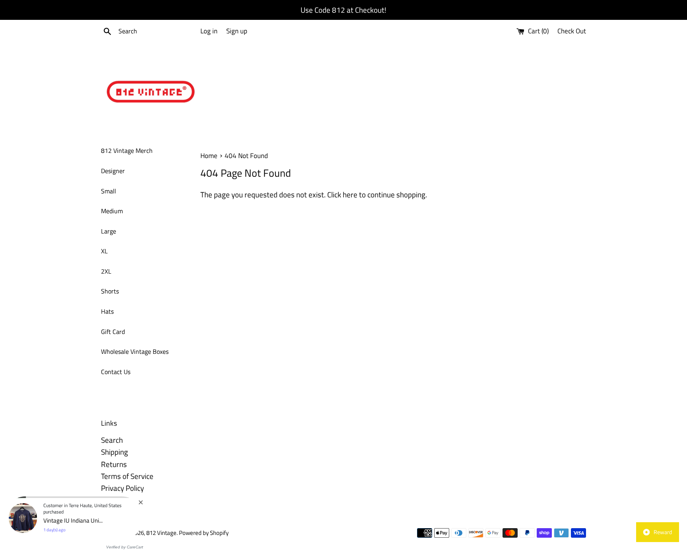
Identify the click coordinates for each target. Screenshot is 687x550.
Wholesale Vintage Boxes (135, 351)
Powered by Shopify (204, 532)
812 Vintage (161, 532)
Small (108, 191)
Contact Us (115, 371)
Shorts (110, 291)
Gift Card (113, 331)
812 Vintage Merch (127, 150)
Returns (114, 464)
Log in (208, 31)
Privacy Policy (122, 488)
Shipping (114, 451)
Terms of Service (127, 476)
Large (108, 231)
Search (112, 440)
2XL (106, 271)
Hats (107, 311)
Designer (113, 171)
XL (104, 251)
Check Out (571, 31)
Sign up (236, 31)
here (350, 194)
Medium (112, 211)
